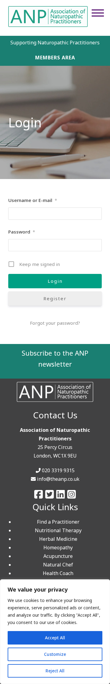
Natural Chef (58, 564)
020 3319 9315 (58, 470)
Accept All (55, 638)
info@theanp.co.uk (58, 479)
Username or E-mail (32, 200)
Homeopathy (58, 547)
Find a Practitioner (58, 521)
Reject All (55, 671)
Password (21, 232)
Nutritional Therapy (58, 530)
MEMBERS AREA (55, 57)
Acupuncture (58, 556)
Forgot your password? (55, 323)
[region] (55, 631)
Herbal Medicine (58, 539)
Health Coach (58, 573)
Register (55, 298)
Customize (55, 654)
